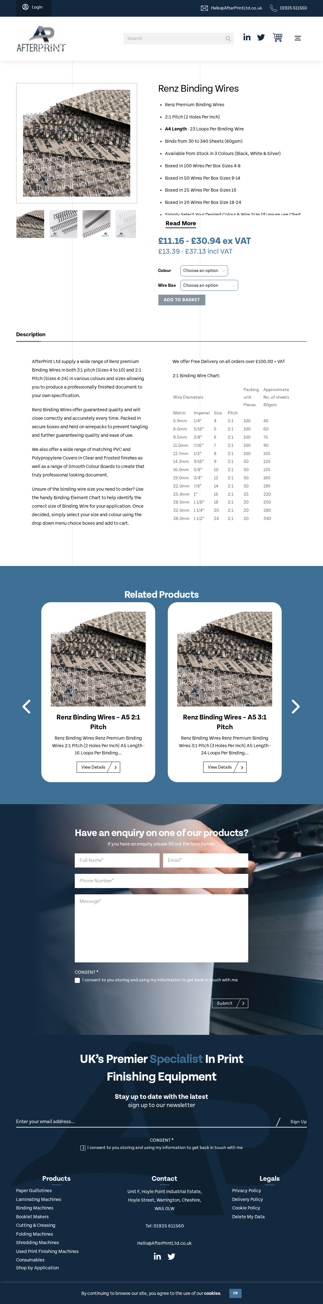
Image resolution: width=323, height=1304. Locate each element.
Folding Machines (34, 1234)
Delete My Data (248, 1217)
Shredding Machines (37, 1242)
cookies (212, 1293)
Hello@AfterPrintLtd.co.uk (164, 1243)
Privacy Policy (246, 1190)
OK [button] (235, 1293)
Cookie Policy (246, 1208)
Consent (86, 972)
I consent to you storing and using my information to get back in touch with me (159, 980)
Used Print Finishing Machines (47, 1251)
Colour (164, 270)
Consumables (30, 1260)
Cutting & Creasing (36, 1225)
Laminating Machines (38, 1199)
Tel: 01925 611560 (164, 1226)
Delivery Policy (247, 1199)
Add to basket (182, 300)
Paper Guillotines (34, 1190)
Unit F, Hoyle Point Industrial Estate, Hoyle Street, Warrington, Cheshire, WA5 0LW (164, 1200)
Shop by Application (37, 1268)
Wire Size (167, 285)
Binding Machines (34, 1208)
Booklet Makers (32, 1217)
